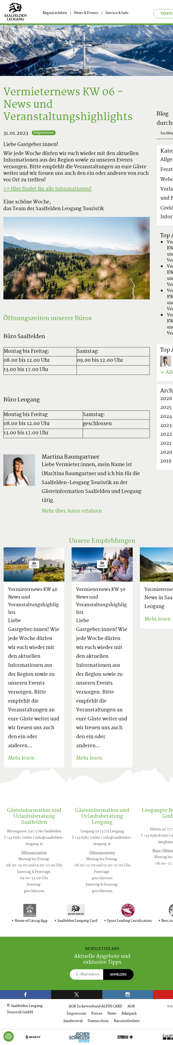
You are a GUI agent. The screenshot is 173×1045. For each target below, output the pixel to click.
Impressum (76, 1014)
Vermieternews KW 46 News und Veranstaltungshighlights (33, 601)
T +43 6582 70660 (18, 838)
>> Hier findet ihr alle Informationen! (47, 189)
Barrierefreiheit (127, 1021)
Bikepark (129, 1014)
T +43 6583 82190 (154, 836)
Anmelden (118, 974)
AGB (131, 1006)
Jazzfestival (73, 1021)
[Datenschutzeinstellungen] (8, 1036)
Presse (96, 1014)
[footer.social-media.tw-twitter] (76, 994)
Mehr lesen (21, 758)
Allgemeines (43, 132)
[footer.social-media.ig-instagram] (127, 994)
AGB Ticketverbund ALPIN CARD (95, 1006)
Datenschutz (98, 1021)
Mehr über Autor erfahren (72, 511)
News (111, 1014)
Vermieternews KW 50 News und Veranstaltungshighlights (101, 601)
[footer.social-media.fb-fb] (25, 994)
